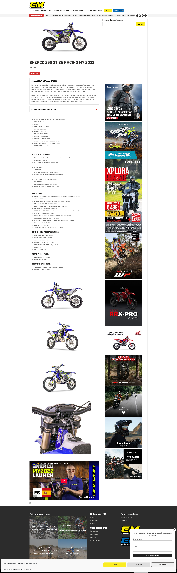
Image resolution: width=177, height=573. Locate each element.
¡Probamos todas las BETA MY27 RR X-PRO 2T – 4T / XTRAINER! (104, 15)
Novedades (94, 520)
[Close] (174, 529)
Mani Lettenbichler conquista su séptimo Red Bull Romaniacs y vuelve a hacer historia (46, 15)
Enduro (92, 517)
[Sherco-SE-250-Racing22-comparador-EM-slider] (64, 58)
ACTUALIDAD (34, 11)
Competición (94, 531)
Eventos (93, 537)
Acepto (115, 564)
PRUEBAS (69, 11)
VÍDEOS (100, 11)
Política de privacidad (26, 569)
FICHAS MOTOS (59, 11)
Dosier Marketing (126, 517)
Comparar (34, 74)
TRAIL (116, 11)
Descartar (139, 564)
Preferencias (162, 564)
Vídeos (92, 523)
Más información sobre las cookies (11, 569)
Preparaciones (95, 540)
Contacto (124, 520)
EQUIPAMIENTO (78, 11)
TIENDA (108, 11)
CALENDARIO (91, 11)
